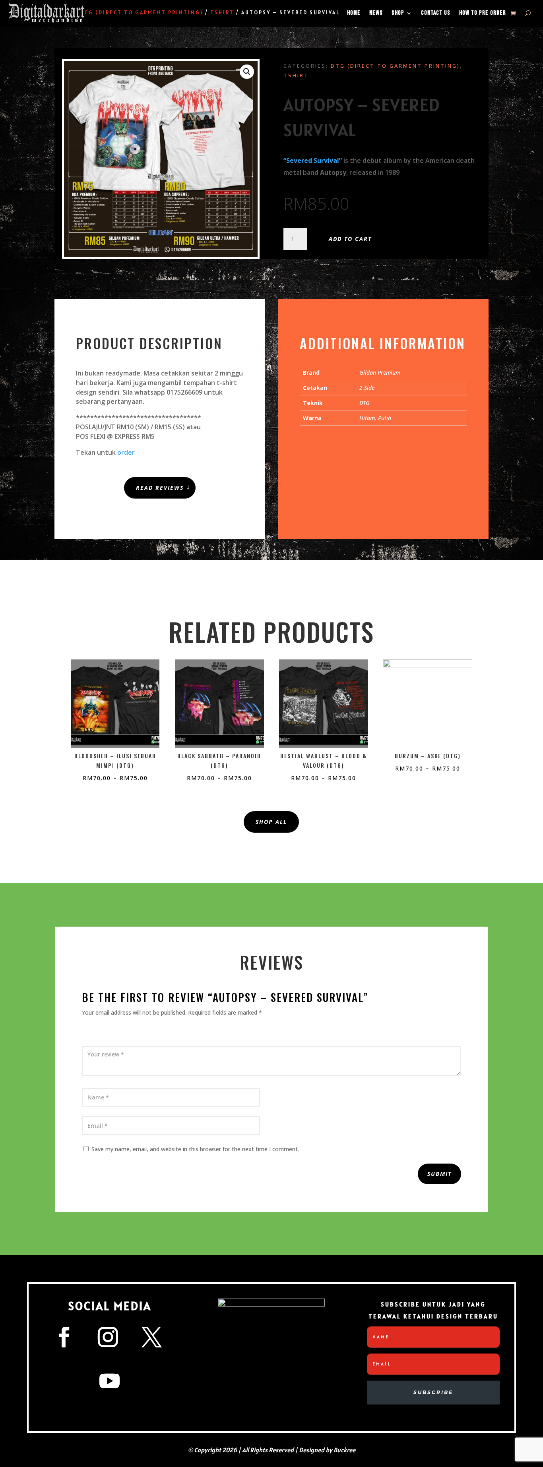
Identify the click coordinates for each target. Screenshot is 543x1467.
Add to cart (350, 239)
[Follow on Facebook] (64, 1337)
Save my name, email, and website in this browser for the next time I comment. (195, 1149)
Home (354, 13)
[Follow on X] (152, 1337)
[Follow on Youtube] (109, 1381)
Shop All (271, 821)
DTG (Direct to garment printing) (395, 65)
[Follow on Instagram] (108, 1337)
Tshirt (296, 75)
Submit (439, 1174)
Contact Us (435, 13)
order (126, 452)
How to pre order (482, 13)
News (376, 13)
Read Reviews (160, 487)
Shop (398, 13)
